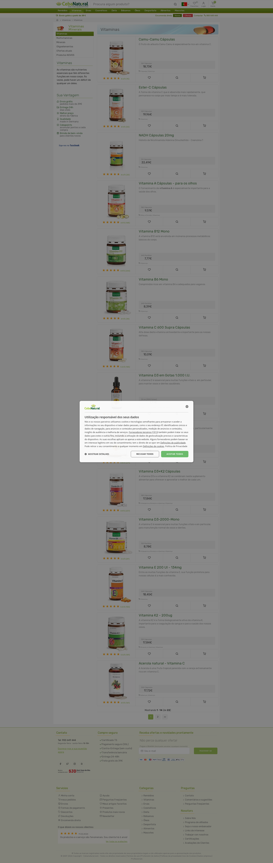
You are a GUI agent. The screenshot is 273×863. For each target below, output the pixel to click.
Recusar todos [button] (145, 454)
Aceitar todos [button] (175, 454)
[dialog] (136, 431)
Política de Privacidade (176, 446)
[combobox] (187, 406)
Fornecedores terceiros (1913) (143, 432)
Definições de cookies (153, 446)
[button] (97, 454)
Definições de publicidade (173, 442)
